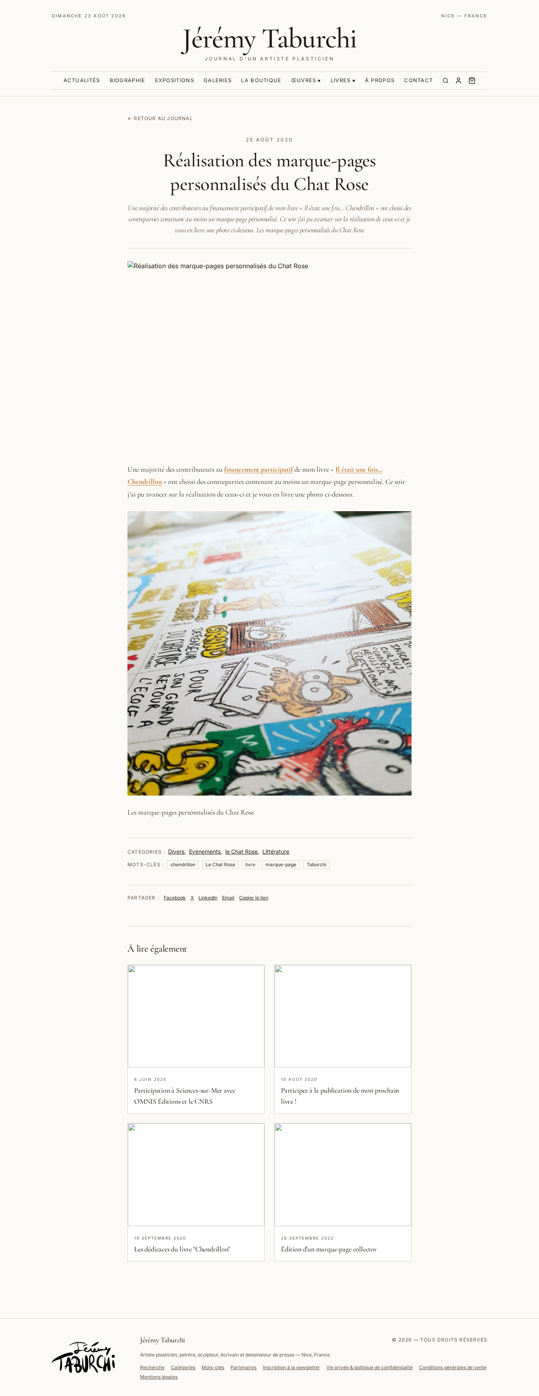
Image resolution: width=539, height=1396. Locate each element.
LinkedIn (207, 898)
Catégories (183, 1367)
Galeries (218, 80)
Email (228, 898)
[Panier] (471, 80)
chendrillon (182, 864)
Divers (176, 851)
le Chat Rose (241, 851)
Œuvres (303, 80)
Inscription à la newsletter (291, 1367)
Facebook (175, 898)
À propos (380, 80)
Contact (418, 80)
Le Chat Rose (220, 864)
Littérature (275, 851)
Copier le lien (253, 898)
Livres (341, 80)
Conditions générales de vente (453, 1367)
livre (250, 864)
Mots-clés (213, 1367)
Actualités (82, 80)
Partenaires (243, 1367)
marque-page (281, 864)
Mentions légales (159, 1377)
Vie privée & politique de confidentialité (369, 1367)
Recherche (152, 1367)
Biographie (128, 80)
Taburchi (316, 864)
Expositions (174, 80)
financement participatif (258, 469)
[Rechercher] (445, 80)
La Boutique (261, 80)
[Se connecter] (458, 80)
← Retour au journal (160, 118)
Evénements (205, 851)
